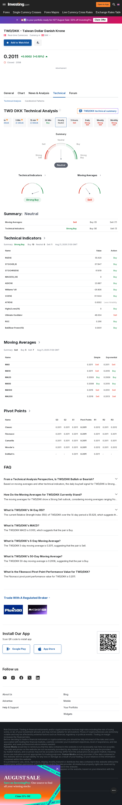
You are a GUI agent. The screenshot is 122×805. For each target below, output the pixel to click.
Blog (66, 694)
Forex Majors (51, 12)
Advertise (8, 701)
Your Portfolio (71, 707)
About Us (7, 694)
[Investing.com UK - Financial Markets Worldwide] (18, 4)
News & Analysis (39, 93)
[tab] (19, 122)
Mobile (67, 701)
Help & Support (11, 707)
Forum (73, 93)
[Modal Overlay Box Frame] (30, 785)
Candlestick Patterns (34, 101)
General (9, 93)
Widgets (68, 714)
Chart (21, 93)
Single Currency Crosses (27, 12)
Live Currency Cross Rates (77, 12)
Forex (6, 12)
